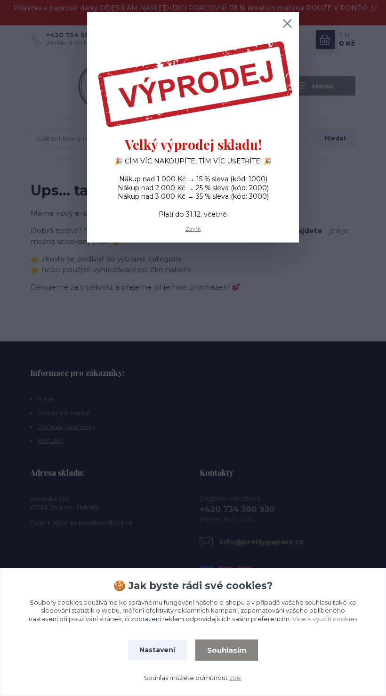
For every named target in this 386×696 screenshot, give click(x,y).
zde (235, 677)
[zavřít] (287, 24)
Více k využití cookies (324, 619)
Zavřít (193, 229)
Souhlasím (227, 650)
